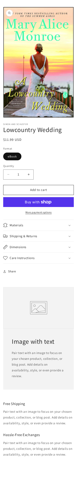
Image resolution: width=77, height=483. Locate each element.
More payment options (38, 212)
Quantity (8, 166)
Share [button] (12, 271)
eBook (12, 156)
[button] (38, 225)
